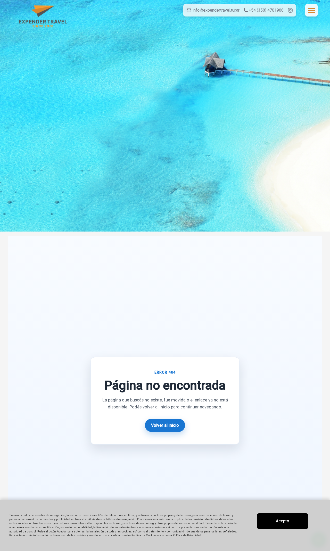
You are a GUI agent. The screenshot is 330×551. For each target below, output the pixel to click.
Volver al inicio (165, 425)
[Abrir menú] (311, 10)
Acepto (282, 521)
